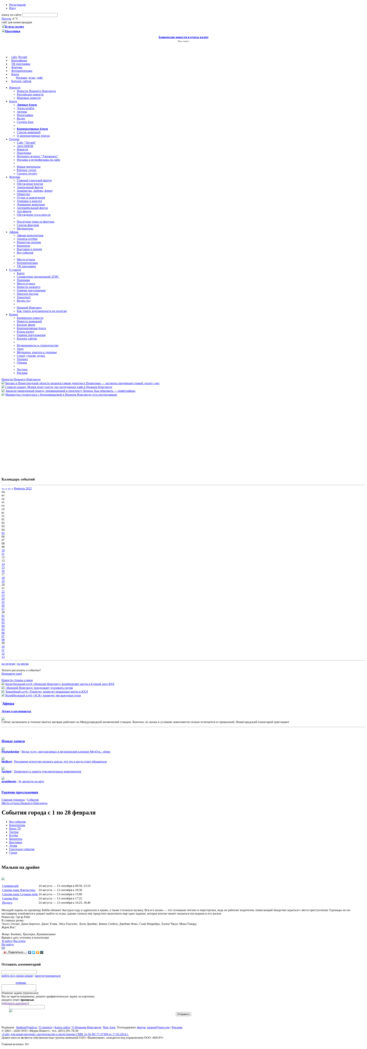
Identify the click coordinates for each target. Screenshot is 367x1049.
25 (3, 601)
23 (3, 595)
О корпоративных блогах (33, 135)
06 (3, 632)
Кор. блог (109, 1027)
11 (3, 553)
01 (3, 615)
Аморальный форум (30, 187)
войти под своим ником (17, 975)
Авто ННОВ (25, 146)
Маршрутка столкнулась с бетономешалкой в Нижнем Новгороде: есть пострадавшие (61, 394)
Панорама (23, 280)
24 (3, 598)
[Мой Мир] (42, 952)
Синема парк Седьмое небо (20, 894)
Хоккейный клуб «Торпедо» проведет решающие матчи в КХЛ (46, 691)
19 (3, 581)
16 (3, 571)
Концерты (23, 245)
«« (3, 488)
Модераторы (25, 228)
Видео (21, 118)
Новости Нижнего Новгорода (36, 91)
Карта (15, 74)
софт (40, 77)
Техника (22, 359)
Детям (13, 845)
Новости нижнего (28, 287)
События (33, 799)
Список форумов (28, 225)
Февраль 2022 (23, 488)
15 (3, 567)
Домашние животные (31, 204)
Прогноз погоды (27, 293)
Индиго (7, 902)
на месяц (23, 663)
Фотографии (25, 115)
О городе (15, 269)
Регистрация (17, 4)
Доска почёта (25, 108)
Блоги (13, 101)
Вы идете (19, 941)
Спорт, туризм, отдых (31, 355)
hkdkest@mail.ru (26, 1027)
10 (3, 550)
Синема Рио (10, 898)
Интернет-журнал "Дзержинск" (37, 156)
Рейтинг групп (26, 170)
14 (3, 564)
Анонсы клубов (27, 238)
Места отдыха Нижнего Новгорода (24, 803)
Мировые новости (29, 97)
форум (141, 1027)
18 (3, 577)
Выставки (15, 842)
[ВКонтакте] (30, 952)
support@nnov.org (158, 1027)
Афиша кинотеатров (30, 235)
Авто (20, 348)
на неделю (8, 663)
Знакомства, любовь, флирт (35, 190)
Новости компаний (29, 321)
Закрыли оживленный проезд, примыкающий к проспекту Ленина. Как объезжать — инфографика (70, 390)
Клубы (13, 835)
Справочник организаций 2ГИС (38, 276)
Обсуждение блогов (30, 183)
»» (9, 488)
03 (3, 622)
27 (3, 608)
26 (3, 605)
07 (3, 636)
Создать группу (27, 173)
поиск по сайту (11, 14)
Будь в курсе (183, 41)
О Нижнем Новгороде (86, 1027)
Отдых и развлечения (31, 197)
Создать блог (25, 122)
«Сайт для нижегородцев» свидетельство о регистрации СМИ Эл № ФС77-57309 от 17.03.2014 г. (65, 1034)
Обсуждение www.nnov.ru (34, 214)
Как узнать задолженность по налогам (42, 311)
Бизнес (13, 314)
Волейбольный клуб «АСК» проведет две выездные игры (43, 695)
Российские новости (30, 94)
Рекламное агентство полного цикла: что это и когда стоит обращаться (60, 761)
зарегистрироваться (47, 975)
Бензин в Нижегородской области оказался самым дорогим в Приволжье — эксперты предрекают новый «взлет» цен (82, 383)
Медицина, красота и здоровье (37, 352)
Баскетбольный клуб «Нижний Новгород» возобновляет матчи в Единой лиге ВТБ (59, 684)
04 (3, 626)
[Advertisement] (24, 434)
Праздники (24, 152)
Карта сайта (62, 1027)
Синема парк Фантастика (18, 890)
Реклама (22, 372)
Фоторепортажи (21, 70)
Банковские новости (30, 317)
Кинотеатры (17, 825)
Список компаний (29, 132)
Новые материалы (29, 166)
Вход (12, 8)
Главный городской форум (34, 180)
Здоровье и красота (29, 201)
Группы (14, 139)
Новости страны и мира (17, 680)
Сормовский (10, 885)
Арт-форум (24, 211)
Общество (23, 194)
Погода (6, 18)
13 (3, 656)
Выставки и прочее (29, 249)
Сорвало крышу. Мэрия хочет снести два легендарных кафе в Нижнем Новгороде (58, 387)
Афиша (14, 232)
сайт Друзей (19, 57)
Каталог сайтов (21, 81)
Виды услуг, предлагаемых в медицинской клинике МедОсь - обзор (66, 751)
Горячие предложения (31, 290)
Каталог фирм (26, 324)
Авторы (22, 111)
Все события (25, 252)
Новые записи (13, 741)
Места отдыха (26, 259)
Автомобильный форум (32, 207)
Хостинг (22, 369)
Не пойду (8, 944)
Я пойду (7, 941)
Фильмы (21, 77)
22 (3, 591)
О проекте (45, 1027)
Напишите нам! (12, 673)
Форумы (16, 67)
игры (31, 77)
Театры (14, 832)
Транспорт (24, 297)
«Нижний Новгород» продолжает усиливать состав (39, 687)
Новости (14, 87)
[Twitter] (34, 952)
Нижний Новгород (29, 307)
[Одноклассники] (38, 952)
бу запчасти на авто (31, 781)
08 (3, 639)
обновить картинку (15, 1003)
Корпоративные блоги (31, 328)
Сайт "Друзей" (26, 142)
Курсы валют (25, 331)
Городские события (21, 849)
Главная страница (13, 799)
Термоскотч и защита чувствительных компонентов (47, 771)
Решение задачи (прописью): (20, 993)
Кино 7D (15, 828)
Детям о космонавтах (16, 711)
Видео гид (23, 300)
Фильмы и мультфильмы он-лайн (38, 159)
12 (3, 653)
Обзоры (22, 362)
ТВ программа (20, 64)
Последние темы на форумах (35, 221)
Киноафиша (19, 60)
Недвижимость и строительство (37, 345)
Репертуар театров (29, 242)
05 (3, 533)
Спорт (13, 852)
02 (3, 619)
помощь (21, 982)
